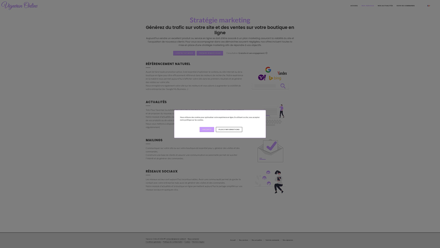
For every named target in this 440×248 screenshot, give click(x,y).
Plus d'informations (229, 129)
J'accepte (207, 129)
